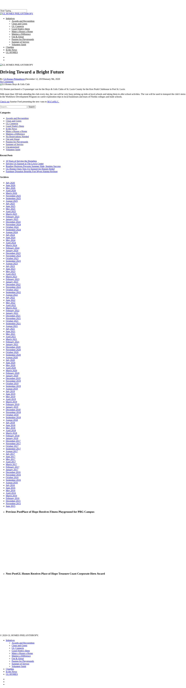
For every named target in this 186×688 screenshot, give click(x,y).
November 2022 (13, 287)
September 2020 (13, 355)
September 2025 (13, 198)
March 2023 (11, 276)
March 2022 (11, 308)
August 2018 (12, 420)
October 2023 (12, 258)
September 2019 (13, 386)
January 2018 (12, 438)
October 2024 (12, 227)
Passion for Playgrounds (17, 142)
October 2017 (12, 446)
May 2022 (10, 302)
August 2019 (12, 389)
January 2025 (12, 219)
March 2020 (11, 370)
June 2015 (10, 506)
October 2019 (12, 383)
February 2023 (12, 279)
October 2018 (12, 415)
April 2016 (11, 493)
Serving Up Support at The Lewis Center (25, 163)
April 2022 (11, 305)
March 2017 (11, 464)
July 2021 (10, 329)
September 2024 (13, 229)
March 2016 (11, 495)
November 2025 (13, 196)
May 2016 (10, 490)
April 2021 (11, 336)
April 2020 (11, 368)
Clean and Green (13, 121)
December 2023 (13, 253)
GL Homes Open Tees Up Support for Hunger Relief (30, 169)
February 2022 (12, 310)
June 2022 (10, 300)
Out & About (18, 658)
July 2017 (10, 454)
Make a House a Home (16, 131)
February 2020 (12, 373)
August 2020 (12, 357)
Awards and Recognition (17, 118)
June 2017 (10, 456)
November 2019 (13, 381)
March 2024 (11, 245)
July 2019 (10, 391)
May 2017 (10, 459)
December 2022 (13, 284)
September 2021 (13, 323)
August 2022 (12, 295)
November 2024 (13, 224)
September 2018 (13, 417)
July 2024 (10, 235)
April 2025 (11, 211)
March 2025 (11, 214)
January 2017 (12, 469)
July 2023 (10, 266)
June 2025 (10, 206)
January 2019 (12, 407)
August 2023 (12, 263)
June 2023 (10, 269)
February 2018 (12, 435)
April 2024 (11, 243)
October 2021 (12, 321)
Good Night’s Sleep (15, 126)
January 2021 (12, 344)
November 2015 (13, 503)
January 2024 (12, 250)
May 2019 (10, 396)
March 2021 (11, 339)
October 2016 (12, 477)
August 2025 (12, 201)
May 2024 (10, 240)
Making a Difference (15, 134)
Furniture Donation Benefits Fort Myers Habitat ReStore (32, 171)
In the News (11, 128)
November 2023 (13, 256)
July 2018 (10, 422)
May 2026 (10, 188)
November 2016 (13, 475)
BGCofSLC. (53, 101)
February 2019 (12, 404)
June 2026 (10, 185)
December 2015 (13, 501)
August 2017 (12, 451)
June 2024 (10, 237)
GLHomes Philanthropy (14, 79)
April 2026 (11, 190)
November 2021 (13, 318)
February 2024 (12, 248)
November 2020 (13, 349)
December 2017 (13, 441)
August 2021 (12, 326)
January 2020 (12, 375)
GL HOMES (12, 674)
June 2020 (10, 362)
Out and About (12, 139)
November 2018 (13, 412)
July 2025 (10, 203)
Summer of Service (14, 144)
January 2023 (12, 282)
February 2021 (12, 342)
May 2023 (10, 271)
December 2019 (13, 378)
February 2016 (12, 498)
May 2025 (10, 209)
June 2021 (10, 331)
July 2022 (10, 297)
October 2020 (12, 352)
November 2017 (13, 443)
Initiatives (10, 640)
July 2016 (10, 485)
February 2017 (12, 467)
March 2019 (11, 402)
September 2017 (13, 449)
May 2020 (10, 365)
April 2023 (11, 274)
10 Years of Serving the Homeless (21, 161)
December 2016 (13, 472)
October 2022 (12, 289)
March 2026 (11, 193)
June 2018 (10, 425)
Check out (4, 101)
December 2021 (13, 316)
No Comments (6, 81)
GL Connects (12, 123)
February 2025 (12, 216)
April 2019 (11, 399)
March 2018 (11, 433)
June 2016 (10, 488)
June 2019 (10, 394)
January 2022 (12, 313)
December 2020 (13, 347)
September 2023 (13, 261)
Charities (10, 669)
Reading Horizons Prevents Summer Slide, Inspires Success (33, 166)
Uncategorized (12, 147)
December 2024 (13, 222)
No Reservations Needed (17, 136)
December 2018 (13, 409)
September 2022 (13, 292)
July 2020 (10, 360)
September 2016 (13, 480)
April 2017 (11, 462)
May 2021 (10, 334)
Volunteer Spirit (13, 149)
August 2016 (12, 482)
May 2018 (10, 428)
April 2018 (11, 430)
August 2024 (12, 232)
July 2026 (10, 183)
